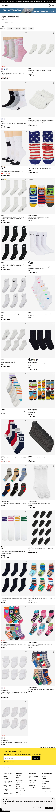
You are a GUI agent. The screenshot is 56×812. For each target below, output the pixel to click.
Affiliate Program (33, 780)
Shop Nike (36, 11)
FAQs (17, 778)
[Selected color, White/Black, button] (2, 167)
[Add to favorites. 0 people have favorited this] (26, 33)
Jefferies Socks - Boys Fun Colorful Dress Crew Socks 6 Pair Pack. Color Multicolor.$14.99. (41, 674)
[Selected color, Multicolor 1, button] (2, 119)
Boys (24, 28)
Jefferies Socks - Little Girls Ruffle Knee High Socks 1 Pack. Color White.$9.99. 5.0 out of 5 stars (41, 486)
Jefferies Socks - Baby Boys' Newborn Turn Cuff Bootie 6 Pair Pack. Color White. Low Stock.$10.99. (14, 722)
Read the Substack (35, 1)
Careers (6, 778)
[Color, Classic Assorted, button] (4, 547)
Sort (12, 22)
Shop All (51, 11)
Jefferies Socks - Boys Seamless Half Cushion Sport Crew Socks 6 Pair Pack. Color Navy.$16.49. (14, 581)
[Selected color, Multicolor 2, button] (2, 69)
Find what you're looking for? (47, 747)
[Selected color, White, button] (2, 688)
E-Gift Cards (32, 787)
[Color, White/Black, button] (4, 119)
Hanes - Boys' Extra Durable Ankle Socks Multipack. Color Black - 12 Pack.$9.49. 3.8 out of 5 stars (41, 441)
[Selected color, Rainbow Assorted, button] (2, 547)
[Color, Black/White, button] (4, 167)
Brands (44, 776)
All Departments (46, 791)
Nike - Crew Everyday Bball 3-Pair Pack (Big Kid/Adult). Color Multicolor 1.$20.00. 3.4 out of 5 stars (14, 104)
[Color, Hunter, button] (32, 359)
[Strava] (12, 767)
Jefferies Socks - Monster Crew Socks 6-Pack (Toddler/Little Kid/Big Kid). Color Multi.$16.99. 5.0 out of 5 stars (41, 394)
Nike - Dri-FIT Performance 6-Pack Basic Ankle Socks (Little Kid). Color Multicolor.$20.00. (41, 297)
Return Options (20, 795)
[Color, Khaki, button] (34, 359)
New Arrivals (45, 781)
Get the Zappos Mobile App (8, 781)
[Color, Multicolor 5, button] (7, 69)
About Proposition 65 (21, 791)
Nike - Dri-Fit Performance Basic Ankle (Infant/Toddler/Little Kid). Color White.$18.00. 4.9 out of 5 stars (14, 346)
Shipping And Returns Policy (20, 787)
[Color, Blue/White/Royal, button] (4, 738)
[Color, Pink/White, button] (4, 688)
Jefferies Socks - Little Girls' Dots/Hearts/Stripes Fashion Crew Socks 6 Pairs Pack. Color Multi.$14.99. (41, 627)
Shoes (43, 786)
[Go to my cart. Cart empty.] (49, 5)
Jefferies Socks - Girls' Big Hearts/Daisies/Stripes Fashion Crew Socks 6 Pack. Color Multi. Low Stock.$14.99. (14, 627)
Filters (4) (6, 22)
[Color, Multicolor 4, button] (4, 69)
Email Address (9, 758)
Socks (17, 28)
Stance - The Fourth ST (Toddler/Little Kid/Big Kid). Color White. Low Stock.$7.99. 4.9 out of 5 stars (41, 153)
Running (44, 783)
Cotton (30, 28)
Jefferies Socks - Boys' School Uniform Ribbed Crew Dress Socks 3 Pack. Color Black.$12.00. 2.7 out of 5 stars (41, 346)
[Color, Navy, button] (36, 359)
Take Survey (32, 785)
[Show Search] (46, 5)
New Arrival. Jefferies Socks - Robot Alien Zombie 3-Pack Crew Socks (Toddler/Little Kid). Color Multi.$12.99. (41, 200)
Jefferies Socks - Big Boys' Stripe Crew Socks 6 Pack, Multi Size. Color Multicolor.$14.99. (14, 486)
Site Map (31, 782)
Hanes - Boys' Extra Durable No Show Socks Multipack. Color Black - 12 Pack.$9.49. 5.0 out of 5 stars (41, 534)
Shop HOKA (44, 11)
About (5, 776)
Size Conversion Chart (33, 777)
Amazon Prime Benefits (7, 786)
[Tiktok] (8, 767)
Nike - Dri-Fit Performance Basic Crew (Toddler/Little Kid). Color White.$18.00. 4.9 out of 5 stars (14, 297)
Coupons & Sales (8, 793)
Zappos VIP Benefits (7, 790)
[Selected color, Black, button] (29, 359)
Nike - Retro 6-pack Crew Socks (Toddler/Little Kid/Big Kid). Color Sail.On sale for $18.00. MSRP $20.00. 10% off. (14, 441)
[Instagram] (4, 767)
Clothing (10, 28)
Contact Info (19, 780)
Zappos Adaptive (46, 788)
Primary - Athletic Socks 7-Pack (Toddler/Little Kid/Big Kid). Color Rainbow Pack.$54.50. (14, 394)
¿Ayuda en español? (19, 783)
